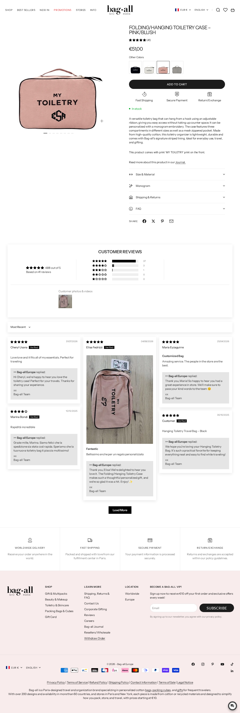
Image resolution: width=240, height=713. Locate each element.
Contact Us (91, 603)
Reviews (89, 615)
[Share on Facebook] (144, 221)
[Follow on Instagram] (203, 664)
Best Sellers (26, 9)
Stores (81, 9)
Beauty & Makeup (56, 599)
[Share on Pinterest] (162, 221)
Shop (9, 9)
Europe (129, 599)
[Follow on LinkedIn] (232, 671)
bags (148, 690)
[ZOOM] (102, 121)
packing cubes (161, 690)
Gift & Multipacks (56, 593)
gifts (180, 690)
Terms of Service (77, 682)
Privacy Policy (56, 682)
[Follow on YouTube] (222, 664)
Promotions (62, 9)
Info (93, 9)
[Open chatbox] (232, 705)
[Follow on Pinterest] (212, 664)
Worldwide (132, 593)
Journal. (180, 162)
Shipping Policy (119, 682)
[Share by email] (171, 221)
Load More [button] (120, 510)
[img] (18, 342)
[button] (137, 40)
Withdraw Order (94, 638)
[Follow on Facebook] (193, 664)
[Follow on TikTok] (232, 664)
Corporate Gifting (95, 609)
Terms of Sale (167, 682)
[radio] (135, 67)
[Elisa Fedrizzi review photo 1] (119, 399)
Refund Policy (98, 682)
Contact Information (143, 682)
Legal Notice (185, 682)
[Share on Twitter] (153, 221)
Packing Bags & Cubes (59, 611)
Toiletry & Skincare (57, 605)
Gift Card (51, 617)
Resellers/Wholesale (97, 632)
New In (44, 9)
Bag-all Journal (94, 626)
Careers (89, 621)
